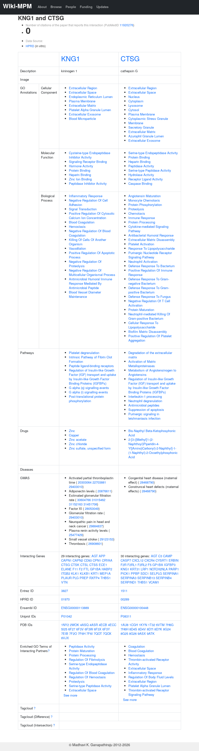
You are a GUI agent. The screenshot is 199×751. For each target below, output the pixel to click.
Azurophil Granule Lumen (146, 136)
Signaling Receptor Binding (88, 161)
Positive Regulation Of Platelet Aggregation (150, 338)
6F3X (97, 629)
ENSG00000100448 (134, 607)
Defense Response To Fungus (149, 296)
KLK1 (75, 573)
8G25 (124, 633)
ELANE (66, 569)
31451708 (90, 504)
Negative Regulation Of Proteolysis (85, 263)
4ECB (103, 624)
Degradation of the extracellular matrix (150, 354)
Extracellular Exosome (85, 114)
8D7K (158, 629)
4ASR (94, 624)
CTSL (84, 564)
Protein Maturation (141, 309)
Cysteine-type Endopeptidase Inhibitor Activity (89, 154)
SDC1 (145, 573)
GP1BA (95, 569)
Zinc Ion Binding (80, 179)
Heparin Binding (80, 174)
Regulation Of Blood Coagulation (92, 672)
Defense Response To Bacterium (151, 266)
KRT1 (95, 573)
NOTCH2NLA (158, 569)
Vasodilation (77, 248)
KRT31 (135, 569)
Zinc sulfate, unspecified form (90, 448)
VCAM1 (154, 582)
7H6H (124, 629)
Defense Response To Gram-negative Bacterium (148, 281)
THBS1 (105, 577)
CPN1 (97, 560)
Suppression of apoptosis (146, 409)
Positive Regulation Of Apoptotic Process (92, 254)
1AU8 (124, 624)
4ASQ (84, 624)
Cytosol (133, 109)
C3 (160, 556)
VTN (64, 582)
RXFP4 (94, 577)
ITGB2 (65, 573)
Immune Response (141, 217)
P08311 (126, 616)
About (42, 6)
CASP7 (126, 560)
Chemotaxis (136, 213)
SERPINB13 (146, 577)
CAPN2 (78, 560)
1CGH (133, 624)
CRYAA (107, 560)
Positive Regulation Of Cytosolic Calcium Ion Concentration (92, 215)
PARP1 (174, 569)
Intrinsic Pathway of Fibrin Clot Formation (90, 359)
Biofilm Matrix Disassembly (147, 331)
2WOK (74, 624)
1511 (124, 590)
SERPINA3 (128, 577)
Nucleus (134, 96)
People (71, 6)
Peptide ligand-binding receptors (91, 365)
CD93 (88, 560)
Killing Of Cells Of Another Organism (87, 241)
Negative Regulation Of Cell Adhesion (88, 202)
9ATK (151, 633)
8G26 (133, 633)
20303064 (84, 482)
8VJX (65, 638)
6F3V (80, 629)
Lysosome (135, 105)
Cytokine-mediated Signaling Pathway (148, 228)
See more (70, 695)
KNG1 (70, 58)
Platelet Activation (141, 244)
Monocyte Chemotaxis (144, 200)
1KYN (143, 624)
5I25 (64, 629)
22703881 (99, 482)
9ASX (142, 633)
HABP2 (107, 569)
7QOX (107, 633)
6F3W (89, 629)
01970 (65, 599)
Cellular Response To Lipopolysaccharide (143, 324)
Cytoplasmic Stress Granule (148, 118)
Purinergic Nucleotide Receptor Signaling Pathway (150, 254)
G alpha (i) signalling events (88, 392)
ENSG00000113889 (75, 607)
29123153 (106, 539)
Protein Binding (79, 170)
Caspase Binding (140, 183)
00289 (125, 599)
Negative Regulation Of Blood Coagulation (89, 233)
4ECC (112, 624)
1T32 (151, 624)
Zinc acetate (77, 439)
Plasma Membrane (82, 101)
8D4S (133, 629)
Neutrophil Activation (143, 261)
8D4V (142, 629)
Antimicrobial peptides (143, 405)
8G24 (167, 629)
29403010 (76, 486)
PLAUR (66, 577)
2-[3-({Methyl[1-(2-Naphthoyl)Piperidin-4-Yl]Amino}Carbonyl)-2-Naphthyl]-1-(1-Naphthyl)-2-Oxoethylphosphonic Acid (153, 448)
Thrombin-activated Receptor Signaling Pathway (148, 692)
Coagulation (136, 646)
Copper (74, 435)
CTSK (75, 564)
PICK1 (125, 573)
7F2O (73, 633)
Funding (86, 6)
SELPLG (156, 573)
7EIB (64, 633)
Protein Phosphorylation (145, 204)
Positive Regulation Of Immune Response (150, 272)
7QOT (98, 633)
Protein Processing (141, 222)
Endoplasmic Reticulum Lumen (91, 96)
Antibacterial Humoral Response (151, 235)
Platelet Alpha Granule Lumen (90, 109)
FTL (86, 569)
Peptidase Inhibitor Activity (88, 183)
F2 (81, 569)
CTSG (130, 58)
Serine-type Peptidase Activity (149, 170)
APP (102, 556)
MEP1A (105, 573)
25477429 (76, 534)
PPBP (135, 573)
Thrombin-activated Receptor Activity (148, 661)
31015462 (98, 499)
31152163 (76, 504)
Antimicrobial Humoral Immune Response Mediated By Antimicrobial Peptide (90, 283)
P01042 (66, 616)
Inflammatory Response (85, 196)
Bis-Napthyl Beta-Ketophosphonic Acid (152, 432)
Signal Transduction (83, 209)
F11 (75, 569)
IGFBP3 (169, 564)
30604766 (84, 499)
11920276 (126, 25)
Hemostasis (77, 226)
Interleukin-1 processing (145, 396)
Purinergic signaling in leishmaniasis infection (144, 416)
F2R (123, 564)
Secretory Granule (141, 127)
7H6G (170, 624)
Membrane (135, 123)
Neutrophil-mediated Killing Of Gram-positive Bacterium (149, 316)
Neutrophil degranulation (145, 400)
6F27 (71, 629)
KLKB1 (85, 573)
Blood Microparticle (82, 118)
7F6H (81, 633)
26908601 (95, 543)
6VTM (160, 624)
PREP (84, 577)
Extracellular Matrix (82, 105)
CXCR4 (149, 560)
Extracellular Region (83, 88)
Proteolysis (136, 209)
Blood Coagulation (81, 222)
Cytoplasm (135, 101)
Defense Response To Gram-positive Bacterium (148, 289)
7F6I (89, 633)
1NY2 (65, 624)
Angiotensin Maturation (144, 196)
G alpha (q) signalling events (89, 387)
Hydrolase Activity (141, 174)
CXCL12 (137, 560)
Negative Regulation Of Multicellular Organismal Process (92, 272)
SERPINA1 (171, 573)
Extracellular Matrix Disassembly (151, 239)
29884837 (96, 526)
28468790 (147, 482)
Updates (102, 6)
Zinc (72, 430)
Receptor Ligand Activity (145, 179)
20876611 (104, 491)
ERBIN (173, 560)
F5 (149, 564)
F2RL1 (132, 564)
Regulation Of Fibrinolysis (87, 659)
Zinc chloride (78, 444)
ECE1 (103, 564)
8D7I (150, 629)
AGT (94, 556)
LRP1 (145, 569)
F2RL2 (142, 564)
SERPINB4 (164, 577)
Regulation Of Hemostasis (87, 677)
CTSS (93, 564)
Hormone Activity (81, 166)
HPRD (30, 46)
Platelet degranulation (84, 352)
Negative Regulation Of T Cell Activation (149, 303)
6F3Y (106, 629)
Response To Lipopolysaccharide (151, 248)
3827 (64, 590)
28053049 (92, 508)
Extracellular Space (82, 92)
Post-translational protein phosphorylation (86, 398)
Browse (56, 6)
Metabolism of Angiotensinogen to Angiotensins (152, 372)
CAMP (167, 556)
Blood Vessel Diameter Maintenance (85, 294)
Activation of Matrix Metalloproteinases (142, 363)
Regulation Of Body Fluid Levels (151, 677)
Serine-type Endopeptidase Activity (153, 152)
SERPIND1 (128, 582)
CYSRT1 (162, 560)
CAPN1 (66, 560)
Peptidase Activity (141, 166)
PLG (76, 577)
